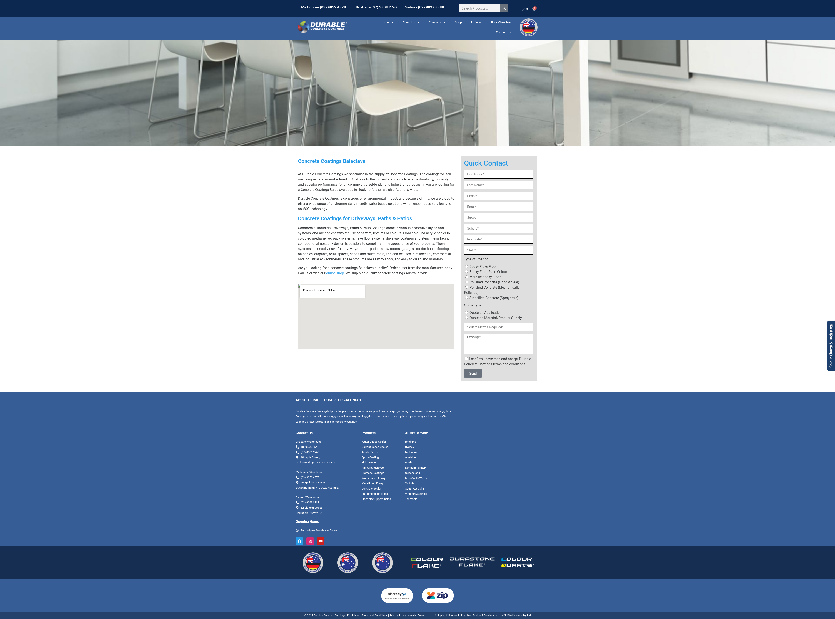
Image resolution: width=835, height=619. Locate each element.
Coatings (435, 22)
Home (385, 22)
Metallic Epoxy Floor (485, 277)
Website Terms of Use (420, 615)
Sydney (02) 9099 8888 (424, 7)
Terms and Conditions (374, 615)
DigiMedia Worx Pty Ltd (517, 615)
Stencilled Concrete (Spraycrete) (493, 298)
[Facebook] (299, 541)
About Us (408, 22)
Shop (458, 22)
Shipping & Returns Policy (450, 615)
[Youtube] (320, 541)
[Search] (504, 8)
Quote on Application (485, 313)
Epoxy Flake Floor (483, 267)
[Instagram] (310, 541)
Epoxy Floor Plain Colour (488, 272)
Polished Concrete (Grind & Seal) (494, 282)
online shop (335, 273)
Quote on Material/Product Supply (495, 318)
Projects (476, 22)
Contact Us (503, 32)
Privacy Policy (397, 615)
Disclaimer (353, 615)
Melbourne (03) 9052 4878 (323, 7)
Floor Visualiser (500, 22)
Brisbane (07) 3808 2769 (376, 7)
